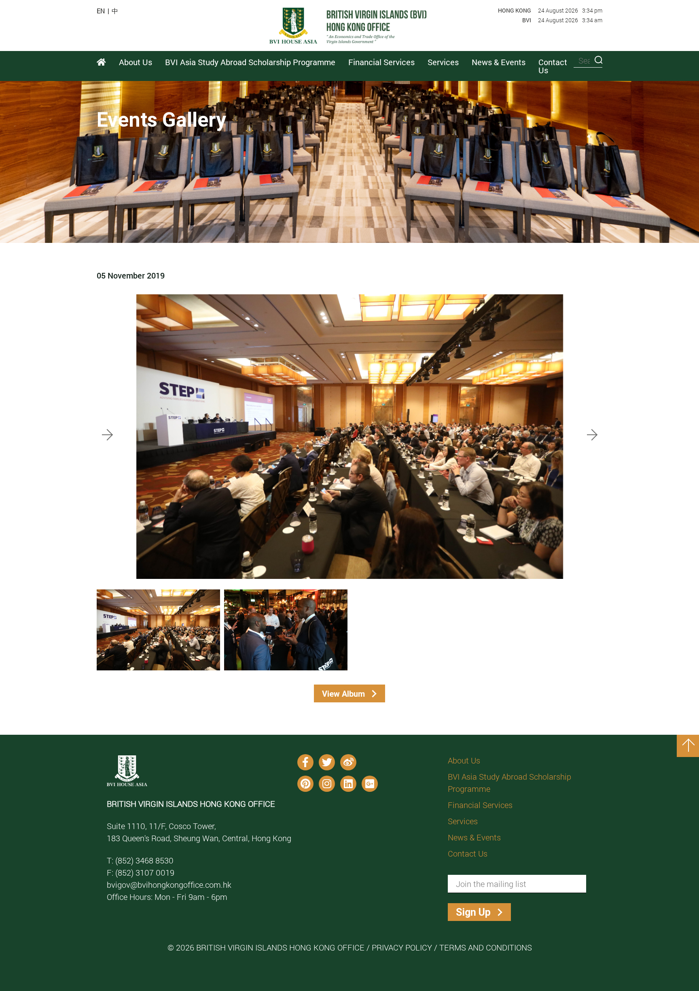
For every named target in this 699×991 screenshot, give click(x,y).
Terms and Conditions (485, 947)
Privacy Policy (402, 947)
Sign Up (473, 912)
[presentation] (108, 433)
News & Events (474, 837)
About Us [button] (135, 62)
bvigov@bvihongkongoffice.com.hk (169, 884)
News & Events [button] (498, 62)
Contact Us (552, 66)
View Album (343, 694)
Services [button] (443, 62)
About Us (464, 760)
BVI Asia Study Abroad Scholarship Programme (509, 782)
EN (101, 11)
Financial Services (480, 805)
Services (463, 821)
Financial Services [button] (381, 62)
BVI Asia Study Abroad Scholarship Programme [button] (250, 62)
